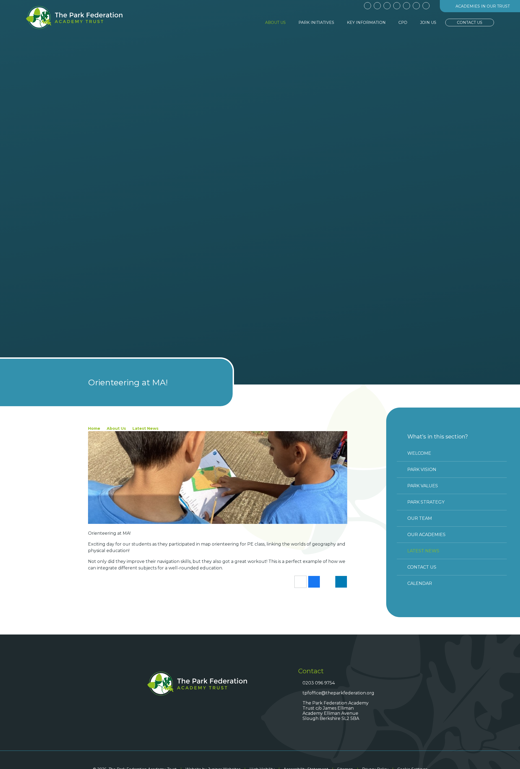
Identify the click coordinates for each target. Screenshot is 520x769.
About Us (116, 428)
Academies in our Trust (483, 6)
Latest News (145, 428)
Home (94, 428)
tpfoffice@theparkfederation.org (338, 693)
